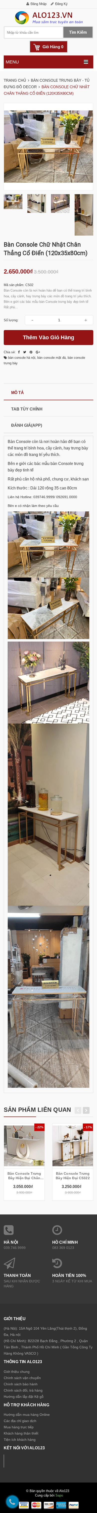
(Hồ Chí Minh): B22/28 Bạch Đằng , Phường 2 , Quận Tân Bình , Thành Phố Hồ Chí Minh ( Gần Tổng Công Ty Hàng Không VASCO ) (48, 1347)
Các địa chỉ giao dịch (20, 1421)
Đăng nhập (39, 4)
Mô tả (17, 392)
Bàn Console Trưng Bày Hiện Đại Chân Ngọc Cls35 (24, 1175)
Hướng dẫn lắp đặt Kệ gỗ (24, 1397)
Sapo (59, 1495)
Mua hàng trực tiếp (19, 1427)
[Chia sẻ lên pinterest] (31, 352)
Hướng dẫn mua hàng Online (27, 1415)
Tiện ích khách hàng (20, 1440)
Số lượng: (11, 320)
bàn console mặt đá (51, 358)
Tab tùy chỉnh (27, 409)
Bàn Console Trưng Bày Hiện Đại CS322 (73, 1175)
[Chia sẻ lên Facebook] (19, 352)
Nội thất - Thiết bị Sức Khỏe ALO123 (40, 1461)
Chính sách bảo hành (21, 1384)
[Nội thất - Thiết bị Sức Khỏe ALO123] (48, 17)
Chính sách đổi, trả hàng (23, 1390)
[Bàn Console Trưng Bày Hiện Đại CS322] (72, 1146)
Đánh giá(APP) (26, 425)
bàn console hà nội (21, 358)
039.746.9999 (15, 1248)
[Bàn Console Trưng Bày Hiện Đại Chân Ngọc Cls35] (24, 1146)
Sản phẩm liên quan (37, 1109)
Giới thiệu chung (17, 1372)
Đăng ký (61, 4)
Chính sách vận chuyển (22, 1378)
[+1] (38, 352)
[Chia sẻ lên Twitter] (25, 352)
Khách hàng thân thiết (21, 1433)
